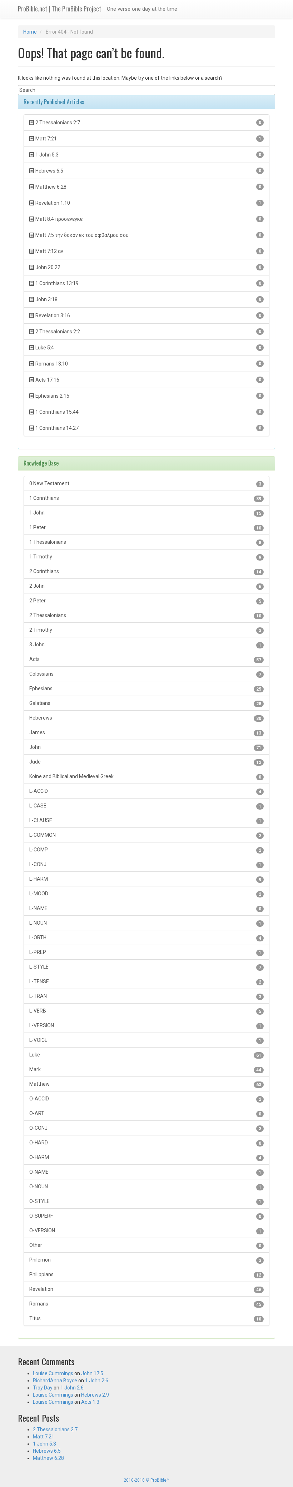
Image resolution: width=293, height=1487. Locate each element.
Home (30, 32)
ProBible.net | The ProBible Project (59, 8)
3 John (145, 645)
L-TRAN (145, 996)
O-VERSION (145, 1231)
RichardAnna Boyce (55, 1380)
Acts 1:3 (90, 1402)
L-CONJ (145, 864)
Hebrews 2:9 (95, 1395)
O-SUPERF (145, 1216)
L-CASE (145, 806)
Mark (145, 1069)
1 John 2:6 (96, 1380)
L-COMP (145, 850)
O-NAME (145, 1172)
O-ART (145, 1113)
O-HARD (145, 1143)
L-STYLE (145, 967)
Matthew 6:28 (48, 1458)
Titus (145, 1319)
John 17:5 (92, 1373)
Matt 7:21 (43, 1436)
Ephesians (145, 689)
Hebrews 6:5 (47, 1451)
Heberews (145, 718)
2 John (145, 586)
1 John (145, 513)
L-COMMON (145, 835)
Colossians (145, 674)
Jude (145, 762)
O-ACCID (145, 1099)
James (145, 733)
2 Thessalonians (145, 615)
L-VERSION (145, 1026)
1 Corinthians (145, 498)
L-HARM (145, 879)
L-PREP (145, 952)
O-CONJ (145, 1128)
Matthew (145, 1084)
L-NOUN (145, 923)
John (145, 747)
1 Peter (145, 527)
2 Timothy (145, 630)
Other (145, 1245)
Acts (145, 659)
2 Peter (145, 601)
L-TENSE (145, 982)
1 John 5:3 (44, 1444)
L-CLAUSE (145, 820)
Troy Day (43, 1388)
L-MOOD (145, 894)
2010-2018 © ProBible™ (146, 1480)
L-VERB (145, 1011)
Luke (145, 1055)
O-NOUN (145, 1187)
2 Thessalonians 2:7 (55, 1429)
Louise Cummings (53, 1373)
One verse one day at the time (142, 9)
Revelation (145, 1289)
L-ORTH (145, 938)
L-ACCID (145, 791)
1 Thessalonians (145, 542)
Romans (145, 1304)
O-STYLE (145, 1201)
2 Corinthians (145, 571)
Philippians (145, 1275)
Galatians (145, 703)
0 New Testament (145, 484)
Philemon (145, 1260)
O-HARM (145, 1157)
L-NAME (145, 908)
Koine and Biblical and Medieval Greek (145, 777)
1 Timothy (145, 557)
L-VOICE (145, 1040)
